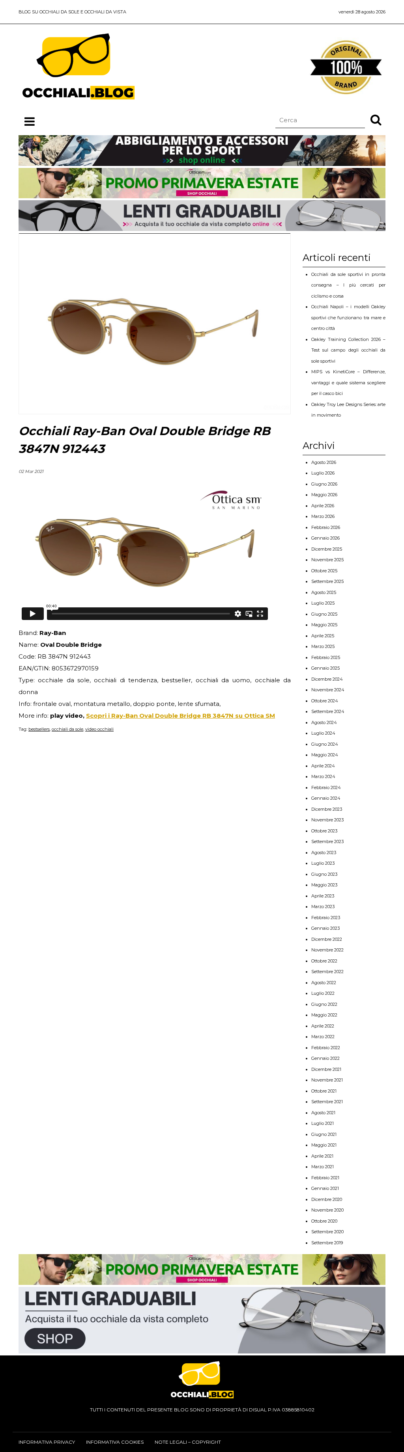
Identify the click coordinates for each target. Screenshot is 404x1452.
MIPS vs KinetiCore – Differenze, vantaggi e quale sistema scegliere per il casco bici (348, 382)
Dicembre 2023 (326, 809)
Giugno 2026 (324, 484)
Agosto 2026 (323, 462)
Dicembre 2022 (326, 939)
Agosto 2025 (323, 592)
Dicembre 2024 (327, 679)
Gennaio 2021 (325, 1188)
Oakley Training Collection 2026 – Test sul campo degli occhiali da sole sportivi (348, 350)
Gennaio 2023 (325, 928)
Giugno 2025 (324, 614)
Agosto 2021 (323, 1112)
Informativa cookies (115, 1442)
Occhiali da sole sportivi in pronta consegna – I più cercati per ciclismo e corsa (348, 285)
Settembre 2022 (327, 971)
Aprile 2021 (322, 1156)
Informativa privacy (47, 1442)
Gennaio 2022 (325, 1058)
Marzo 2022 (323, 1036)
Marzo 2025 (323, 646)
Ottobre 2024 (324, 701)
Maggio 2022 (324, 1015)
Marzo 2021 (322, 1166)
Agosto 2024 (324, 722)
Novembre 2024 (327, 689)
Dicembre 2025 (326, 549)
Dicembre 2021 (326, 1069)
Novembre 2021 (327, 1080)
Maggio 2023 (324, 885)
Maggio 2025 (324, 624)
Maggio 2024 (324, 755)
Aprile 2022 (322, 1026)
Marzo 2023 (323, 906)
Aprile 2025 (322, 636)
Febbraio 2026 (325, 527)
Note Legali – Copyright (188, 1442)
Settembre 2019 (327, 1242)
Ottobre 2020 (324, 1221)
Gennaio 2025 (325, 668)
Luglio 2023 (323, 863)
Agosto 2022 (323, 982)
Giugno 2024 (324, 744)
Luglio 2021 (322, 1123)
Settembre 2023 (327, 841)
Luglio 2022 (323, 993)
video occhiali (99, 729)
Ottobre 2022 (324, 961)
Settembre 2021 (327, 1101)
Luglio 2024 (323, 733)
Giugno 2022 (324, 1004)
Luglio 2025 (323, 603)
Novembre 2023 (327, 820)
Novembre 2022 (327, 950)
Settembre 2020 (327, 1231)
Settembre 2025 (327, 581)
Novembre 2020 (327, 1210)
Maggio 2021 (324, 1145)
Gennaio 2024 (325, 798)
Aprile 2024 (323, 766)
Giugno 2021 (324, 1134)
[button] (376, 119)
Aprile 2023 (322, 896)
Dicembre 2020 (326, 1199)
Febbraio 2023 (325, 917)
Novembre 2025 (327, 559)
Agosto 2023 (323, 852)
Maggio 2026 (324, 494)
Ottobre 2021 (324, 1091)
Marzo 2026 (323, 516)
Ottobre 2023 (324, 831)
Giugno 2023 (324, 874)
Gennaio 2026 (325, 538)
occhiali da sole (67, 729)
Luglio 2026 (323, 473)
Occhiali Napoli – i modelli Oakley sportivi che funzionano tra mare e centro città (348, 317)
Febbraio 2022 (325, 1047)
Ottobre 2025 (324, 570)
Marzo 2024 (323, 776)
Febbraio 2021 (325, 1177)
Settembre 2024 (327, 711)
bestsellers (39, 729)
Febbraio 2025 (325, 657)
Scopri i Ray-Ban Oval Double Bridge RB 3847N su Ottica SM (180, 715)
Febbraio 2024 (326, 787)
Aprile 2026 (322, 505)
